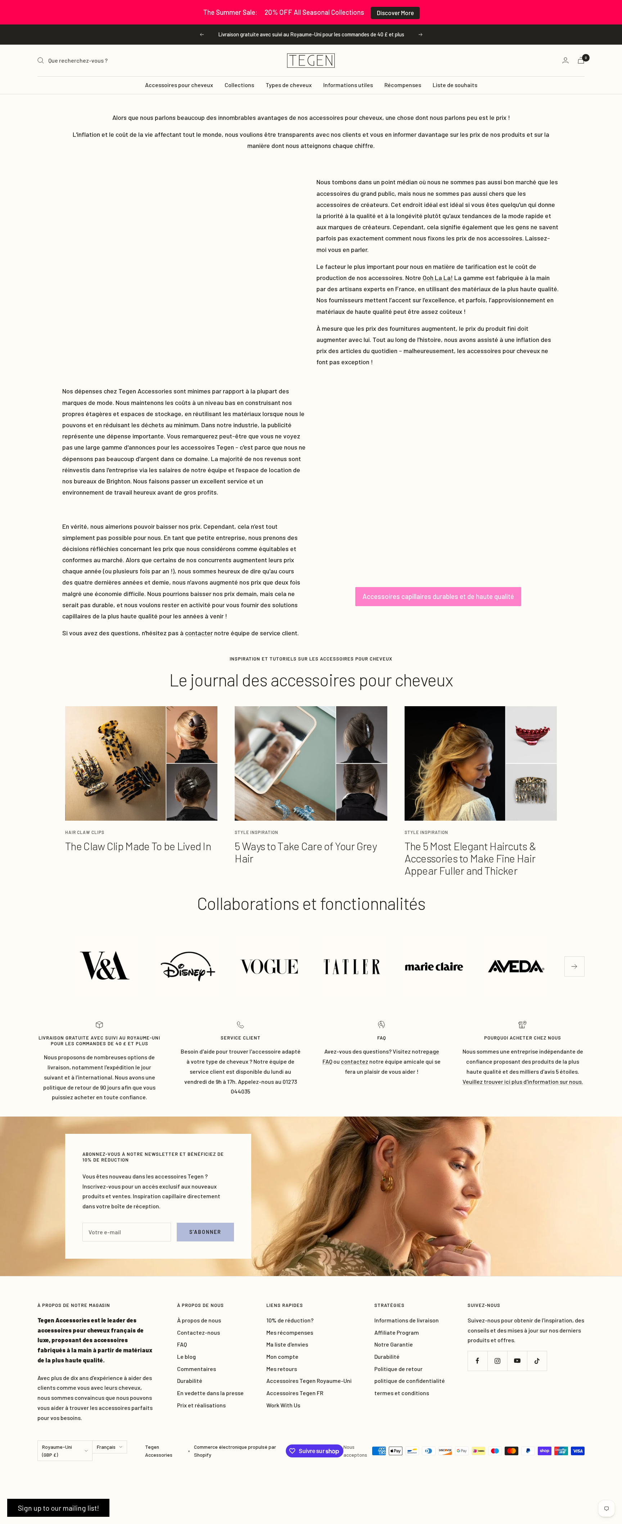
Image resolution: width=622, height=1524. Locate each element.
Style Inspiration (256, 832)
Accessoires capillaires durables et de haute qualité (438, 596)
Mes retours (281, 1368)
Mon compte (282, 1356)
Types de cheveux (289, 84)
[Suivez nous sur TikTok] (537, 1361)
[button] (58, 1508)
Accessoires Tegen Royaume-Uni (309, 1380)
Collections (239, 84)
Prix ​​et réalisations (201, 1405)
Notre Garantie (393, 1344)
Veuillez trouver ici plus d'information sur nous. (523, 1081)
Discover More (395, 12)
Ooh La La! (438, 277)
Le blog (186, 1356)
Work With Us (283, 1405)
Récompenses (402, 84)
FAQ (182, 1344)
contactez (354, 1061)
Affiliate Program (396, 1332)
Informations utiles (348, 84)
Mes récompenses (289, 1332)
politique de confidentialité (409, 1380)
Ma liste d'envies (287, 1344)
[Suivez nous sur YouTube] (517, 1361)
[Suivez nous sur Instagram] (497, 1361)
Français (106, 1447)
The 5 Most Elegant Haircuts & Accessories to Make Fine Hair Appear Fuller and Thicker (470, 858)
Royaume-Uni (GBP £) (57, 1451)
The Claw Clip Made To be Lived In (138, 845)
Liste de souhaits (455, 84)
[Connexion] (565, 60)
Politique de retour (398, 1368)
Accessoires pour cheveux (179, 84)
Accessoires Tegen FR (294, 1392)
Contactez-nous (198, 1332)
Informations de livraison (406, 1320)
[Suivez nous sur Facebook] (477, 1361)
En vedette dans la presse (210, 1392)
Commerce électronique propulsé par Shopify (235, 1451)
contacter (199, 633)
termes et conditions (401, 1392)
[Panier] (581, 60)
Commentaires (196, 1368)
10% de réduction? (290, 1320)
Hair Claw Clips (84, 832)
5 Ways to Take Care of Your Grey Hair (306, 852)
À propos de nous (199, 1320)
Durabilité (189, 1380)
